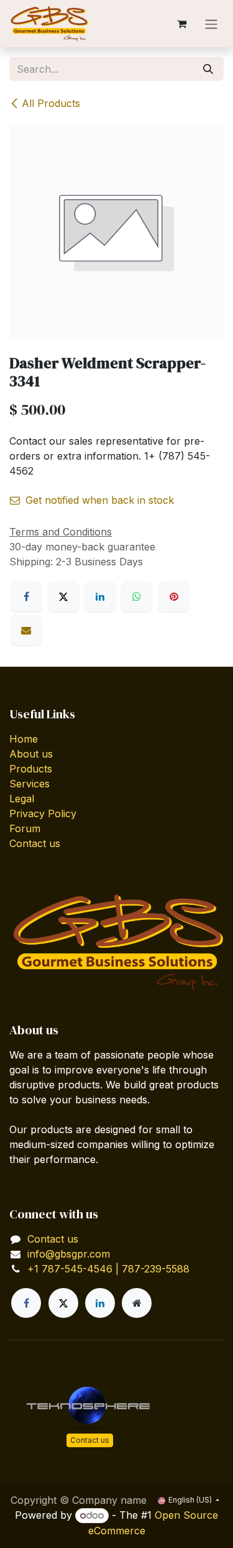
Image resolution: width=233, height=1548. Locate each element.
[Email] (26, 630)
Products (30, 768)
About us (31, 754)
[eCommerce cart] (181, 23)
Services (29, 783)
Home (23, 739)
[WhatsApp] (137, 596)
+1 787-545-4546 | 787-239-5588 (108, 1269)
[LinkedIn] (100, 596)
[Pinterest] (174, 596)
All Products (51, 103)
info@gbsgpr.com (68, 1254)
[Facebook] (26, 596)
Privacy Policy (42, 813)
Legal (21, 798)
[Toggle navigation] (211, 24)
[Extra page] (137, 1303)
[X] (63, 596)
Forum (24, 828)
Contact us (34, 843)
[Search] (208, 69)
